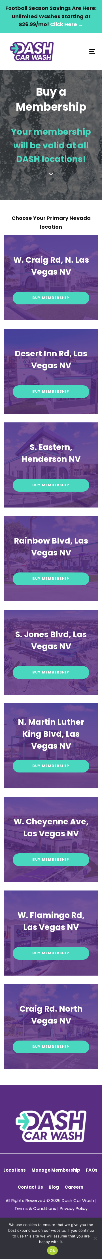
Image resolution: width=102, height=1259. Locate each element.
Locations (14, 1170)
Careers (74, 1187)
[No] (95, 1238)
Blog (54, 1187)
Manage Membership (55, 1170)
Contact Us (30, 1187)
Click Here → (66, 24)
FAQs (91, 1170)
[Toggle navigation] (80, 51)
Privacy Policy (74, 1208)
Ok (52, 1250)
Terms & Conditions (35, 1208)
